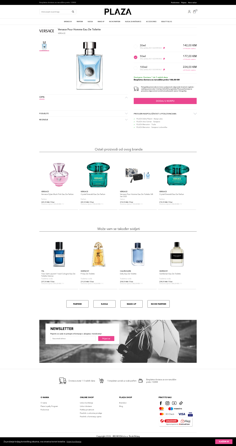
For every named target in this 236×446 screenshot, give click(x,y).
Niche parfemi (114, 21)
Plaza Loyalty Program (49, 406)
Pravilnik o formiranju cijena (90, 416)
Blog (121, 406)
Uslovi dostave (86, 406)
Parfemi (80, 21)
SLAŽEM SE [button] (224, 441)
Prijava (183, 2)
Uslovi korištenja (86, 403)
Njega (90, 21)
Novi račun (192, 2)
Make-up (101, 21)
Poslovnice (175, 2)
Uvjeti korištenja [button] (73, 441)
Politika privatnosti (87, 410)
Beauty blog (166, 21)
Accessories (151, 21)
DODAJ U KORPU (165, 101)
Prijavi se (106, 338)
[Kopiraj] (164, 48)
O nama (44, 403)
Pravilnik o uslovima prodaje (91, 413)
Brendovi (68, 21)
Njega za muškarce (133, 21)
